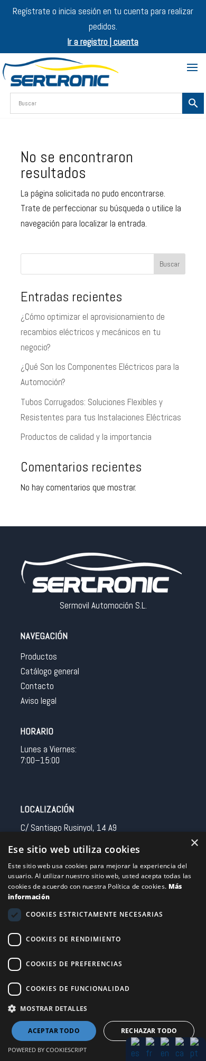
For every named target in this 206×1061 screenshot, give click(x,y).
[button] (103, 1009)
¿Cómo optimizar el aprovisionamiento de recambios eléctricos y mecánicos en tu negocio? (93, 332)
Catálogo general (50, 671)
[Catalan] (180, 1048)
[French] (151, 1048)
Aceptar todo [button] (54, 1030)
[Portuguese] (195, 1048)
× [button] (194, 843)
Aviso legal (39, 700)
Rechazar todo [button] (149, 1030)
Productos (39, 656)
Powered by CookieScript (47, 1050)
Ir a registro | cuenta (103, 41)
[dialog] (103, 946)
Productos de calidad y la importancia (86, 437)
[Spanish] (136, 1048)
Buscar (170, 264)
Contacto (37, 686)
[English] (165, 1048)
